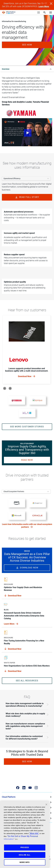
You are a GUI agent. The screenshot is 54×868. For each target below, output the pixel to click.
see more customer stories (27, 426)
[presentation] (4, 388)
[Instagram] (36, 787)
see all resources (27, 680)
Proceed (24, 847)
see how (27, 45)
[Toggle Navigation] (50, 12)
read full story (29, 197)
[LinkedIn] (23, 787)
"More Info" (34, 833)
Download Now (25, 376)
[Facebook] (17, 787)
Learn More (43, 6)
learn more (9, 624)
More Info (25, 862)
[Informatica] (8, 12)
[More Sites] (38, 12)
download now (29, 567)
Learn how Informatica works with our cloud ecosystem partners (27, 525)
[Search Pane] (44, 12)
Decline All (24, 855)
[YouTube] (30, 787)
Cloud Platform (8, 797)
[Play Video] (27, 132)
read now (27, 460)
